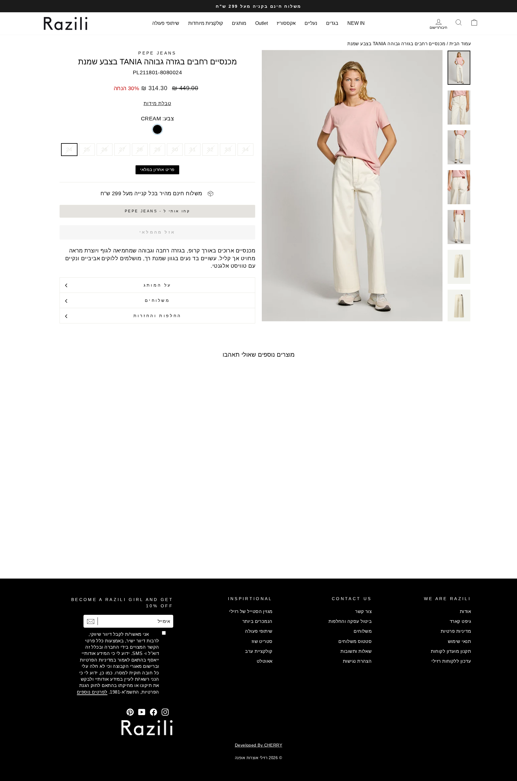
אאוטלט (265, 661)
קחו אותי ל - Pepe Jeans (157, 211)
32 (210, 149)
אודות (465, 611)
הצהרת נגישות (357, 661)
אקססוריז (286, 23)
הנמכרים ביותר (257, 621)
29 (157, 149)
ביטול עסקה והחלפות (350, 621)
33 (228, 149)
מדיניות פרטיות (456, 631)
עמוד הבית (460, 43)
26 (104, 149)
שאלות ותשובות (356, 651)
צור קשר (363, 611)
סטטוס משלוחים (355, 641)
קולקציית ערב (258, 651)
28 (140, 149)
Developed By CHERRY (258, 745)
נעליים (311, 23)
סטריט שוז (262, 641)
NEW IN (356, 23)
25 (87, 149)
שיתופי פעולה (165, 23)
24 (69, 149)
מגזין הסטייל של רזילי (250, 611)
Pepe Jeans (157, 53)
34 (245, 149)
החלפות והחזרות (157, 315)
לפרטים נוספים (92, 691)
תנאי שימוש (459, 641)
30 (175, 149)
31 (192, 149)
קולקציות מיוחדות (205, 23)
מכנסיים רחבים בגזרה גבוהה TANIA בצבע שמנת (396, 43)
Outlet (261, 23)
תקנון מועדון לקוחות (451, 651)
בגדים (332, 23)
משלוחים (157, 300)
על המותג (157, 285)
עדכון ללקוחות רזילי (451, 661)
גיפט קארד (460, 621)
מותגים (239, 23)
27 (122, 149)
